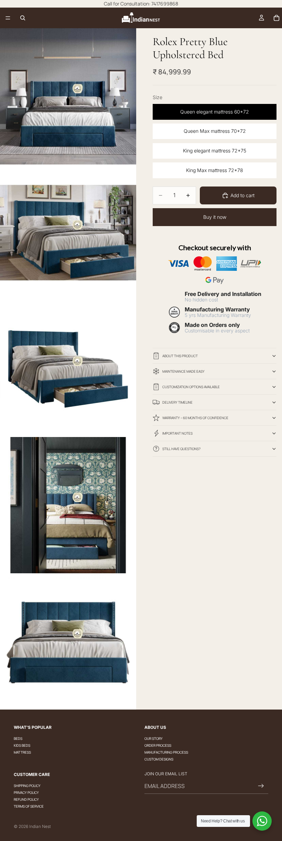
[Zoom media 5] (68, 641)
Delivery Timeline (177, 402)
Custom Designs (158, 759)
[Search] (22, 17)
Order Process (157, 745)
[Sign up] (261, 786)
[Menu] (8, 18)
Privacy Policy (26, 792)
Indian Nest (40, 826)
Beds (18, 738)
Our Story (153, 738)
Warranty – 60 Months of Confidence (195, 417)
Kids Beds (22, 745)
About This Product (180, 355)
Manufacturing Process (166, 752)
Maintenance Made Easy (183, 371)
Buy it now (214, 217)
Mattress (22, 752)
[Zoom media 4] (68, 505)
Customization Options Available (191, 386)
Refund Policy (26, 799)
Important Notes (177, 433)
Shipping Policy (27, 785)
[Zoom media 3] (68, 369)
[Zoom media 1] (68, 96)
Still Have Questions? (181, 448)
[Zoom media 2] (68, 232)
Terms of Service (29, 806)
